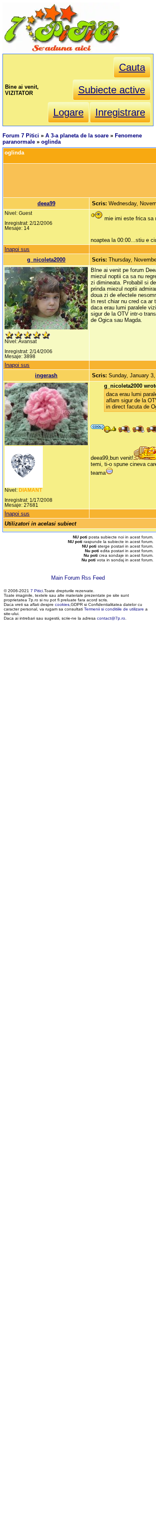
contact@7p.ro (111, 618)
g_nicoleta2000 (46, 260)
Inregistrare (120, 112)
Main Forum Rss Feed (78, 578)
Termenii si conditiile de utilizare (114, 609)
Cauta (132, 67)
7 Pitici (36, 590)
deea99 (46, 203)
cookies (62, 604)
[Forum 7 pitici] (61, 50)
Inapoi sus (17, 249)
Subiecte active (111, 89)
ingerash (46, 375)
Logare (68, 112)
